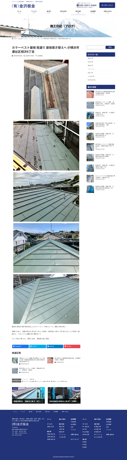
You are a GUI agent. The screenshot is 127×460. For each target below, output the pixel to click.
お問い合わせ (108, 5)
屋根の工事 (50, 426)
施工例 (30, 411)
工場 (85, 429)
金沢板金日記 (92, 80)
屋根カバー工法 (57, 381)
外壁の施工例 (51, 436)
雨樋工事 (90, 65)
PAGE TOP (122, 444)
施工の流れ (39, 411)
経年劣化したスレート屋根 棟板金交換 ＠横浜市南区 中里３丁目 (104, 145)
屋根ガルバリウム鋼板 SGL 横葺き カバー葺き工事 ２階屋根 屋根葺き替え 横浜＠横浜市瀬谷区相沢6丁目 (32, 359)
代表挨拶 (73, 421)
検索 (110, 47)
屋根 (49, 381)
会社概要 (55, 411)
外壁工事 (90, 62)
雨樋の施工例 (51, 439)
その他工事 (91, 76)
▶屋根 (84, 442)
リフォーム (25, 379)
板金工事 (90, 72)
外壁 (85, 444)
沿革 (72, 427)
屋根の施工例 (51, 434)
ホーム (15, 411)
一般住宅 (86, 426)
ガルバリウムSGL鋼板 (29, 381)
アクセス (73, 429)
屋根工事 (32, 379)
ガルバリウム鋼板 (41, 381)
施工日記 (47, 411)
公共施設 (86, 432)
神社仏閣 (86, 434)
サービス (23, 411)
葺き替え (65, 381)
